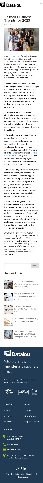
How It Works (30, 416)
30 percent (14, 56)
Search (34, 266)
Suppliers (8, 421)
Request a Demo (31, 421)
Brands (7, 411)
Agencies (8, 416)
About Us (28, 411)
